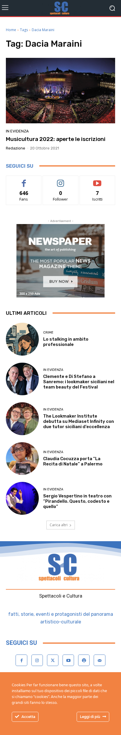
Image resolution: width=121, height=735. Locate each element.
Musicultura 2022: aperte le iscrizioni (55, 139)
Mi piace (23, 180)
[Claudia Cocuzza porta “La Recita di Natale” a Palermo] (22, 458)
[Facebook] (21, 660)
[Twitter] (52, 660)
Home (11, 29)
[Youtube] (68, 660)
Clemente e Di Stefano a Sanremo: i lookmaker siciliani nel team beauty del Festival (78, 382)
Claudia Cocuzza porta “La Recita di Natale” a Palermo (72, 461)
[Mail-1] (99, 660)
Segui (61, 180)
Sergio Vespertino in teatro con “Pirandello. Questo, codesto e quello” (77, 501)
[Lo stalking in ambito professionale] (22, 339)
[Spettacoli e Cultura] (60, 8)
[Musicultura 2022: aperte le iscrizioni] (60, 90)
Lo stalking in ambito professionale (65, 342)
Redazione (15, 148)
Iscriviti (97, 180)
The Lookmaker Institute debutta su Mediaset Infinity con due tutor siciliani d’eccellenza (78, 421)
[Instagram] (37, 660)
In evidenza (17, 131)
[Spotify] (84, 660)
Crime (48, 332)
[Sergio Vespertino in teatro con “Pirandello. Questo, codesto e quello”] (22, 498)
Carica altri (59, 524)
